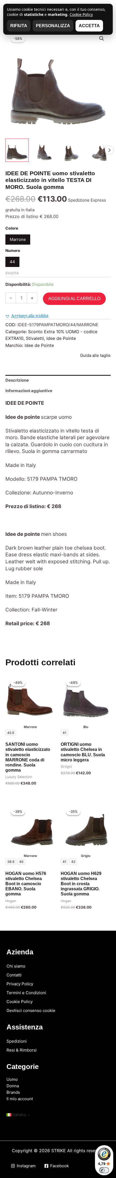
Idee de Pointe (61, 338)
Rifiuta (18, 25)
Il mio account (19, 1098)
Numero (12, 250)
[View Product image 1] (17, 150)
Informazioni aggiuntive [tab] (28, 390)
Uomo (12, 1079)
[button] (102, 38)
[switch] (104, 1170)
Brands (13, 1092)
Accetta (89, 25)
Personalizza (53, 25)
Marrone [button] (18, 239)
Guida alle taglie (95, 355)
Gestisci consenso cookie (30, 1010)
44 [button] (12, 261)
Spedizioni (16, 1041)
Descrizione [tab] (17, 380)
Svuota (12, 273)
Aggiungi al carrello (74, 298)
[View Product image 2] (44, 150)
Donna (12, 1085)
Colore (11, 228)
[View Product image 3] (71, 150)
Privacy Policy (19, 983)
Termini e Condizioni (26, 992)
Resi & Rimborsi (21, 1050)
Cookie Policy (19, 1001)
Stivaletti (35, 338)
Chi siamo (15, 966)
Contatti (14, 974)
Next (109, 150)
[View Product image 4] (99, 150)
